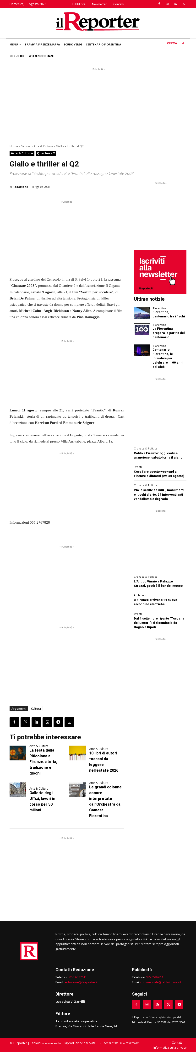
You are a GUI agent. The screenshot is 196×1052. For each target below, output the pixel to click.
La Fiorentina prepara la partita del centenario (168, 333)
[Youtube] (179, 1004)
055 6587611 (78, 977)
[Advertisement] (98, 105)
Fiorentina (159, 308)
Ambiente (140, 595)
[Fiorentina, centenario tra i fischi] (142, 313)
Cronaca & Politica (145, 448)
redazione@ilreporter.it (81, 982)
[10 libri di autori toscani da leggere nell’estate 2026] (77, 753)
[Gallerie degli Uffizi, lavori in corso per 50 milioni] (18, 789)
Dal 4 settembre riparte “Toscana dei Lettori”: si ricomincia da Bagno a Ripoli (159, 623)
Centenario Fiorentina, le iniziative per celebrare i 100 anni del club (167, 358)
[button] (176, 43)
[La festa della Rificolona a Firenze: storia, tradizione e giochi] (18, 753)
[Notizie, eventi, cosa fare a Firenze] (98, 21)
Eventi (138, 466)
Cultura (36, 709)
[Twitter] (183, 4)
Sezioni (26, 146)
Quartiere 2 (46, 153)
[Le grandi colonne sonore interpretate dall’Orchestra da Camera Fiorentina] (77, 789)
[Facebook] (159, 4)
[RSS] (175, 4)
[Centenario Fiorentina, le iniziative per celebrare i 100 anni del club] (142, 350)
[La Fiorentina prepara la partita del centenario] (142, 329)
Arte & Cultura (43, 146)
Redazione (20, 186)
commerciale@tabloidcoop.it (160, 982)
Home (14, 146)
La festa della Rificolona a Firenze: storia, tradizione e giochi (43, 761)
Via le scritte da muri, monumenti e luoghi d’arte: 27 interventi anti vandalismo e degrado (159, 494)
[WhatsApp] (47, 722)
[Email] (69, 722)
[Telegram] (58, 722)
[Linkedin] (36, 722)
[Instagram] (167, 4)
